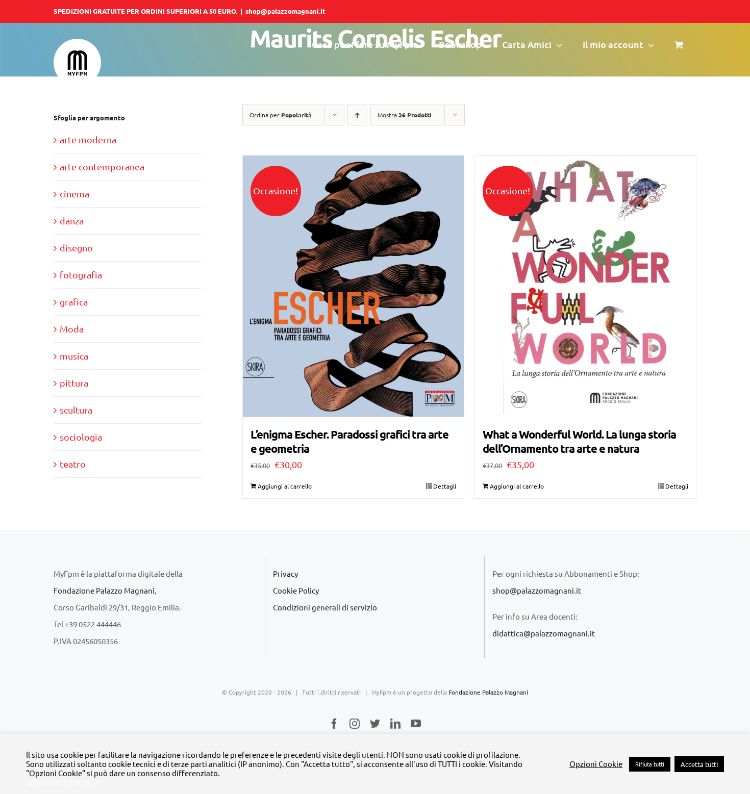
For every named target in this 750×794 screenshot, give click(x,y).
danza (72, 220)
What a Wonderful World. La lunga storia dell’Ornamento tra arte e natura (579, 441)
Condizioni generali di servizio (325, 607)
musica (74, 355)
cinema (74, 193)
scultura (76, 409)
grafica (74, 301)
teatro (73, 463)
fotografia (81, 274)
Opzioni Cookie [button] (595, 764)
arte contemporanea (102, 166)
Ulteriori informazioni (64, 782)
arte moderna (88, 139)
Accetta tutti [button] (699, 764)
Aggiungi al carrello (285, 486)
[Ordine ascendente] (357, 115)
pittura (74, 382)
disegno (76, 247)
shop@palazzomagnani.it (285, 11)
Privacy (285, 573)
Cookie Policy (296, 590)
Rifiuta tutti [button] (649, 764)
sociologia (81, 436)
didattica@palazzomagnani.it (543, 633)
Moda (72, 328)
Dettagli (444, 486)
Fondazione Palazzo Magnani (104, 590)
